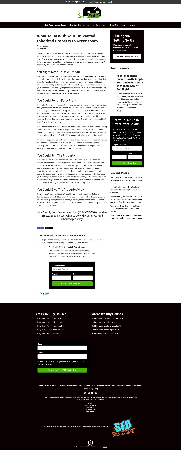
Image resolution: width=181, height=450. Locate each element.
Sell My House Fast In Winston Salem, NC (108, 318)
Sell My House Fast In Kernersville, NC (106, 326)
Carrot (105, 447)
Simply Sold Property (124, 385)
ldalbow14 (43, 48)
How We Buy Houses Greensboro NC (97, 385)
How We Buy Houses (79, 25)
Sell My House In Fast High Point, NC (106, 330)
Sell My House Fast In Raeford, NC (49, 333)
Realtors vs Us (98, 25)
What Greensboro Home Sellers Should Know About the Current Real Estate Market (125, 209)
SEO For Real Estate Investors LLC (64, 426)
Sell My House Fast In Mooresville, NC (50, 330)
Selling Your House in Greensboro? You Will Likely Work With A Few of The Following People (126, 180)
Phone (55, 274)
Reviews (132, 25)
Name (39, 344)
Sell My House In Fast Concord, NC (105, 333)
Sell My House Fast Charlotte (103, 322)
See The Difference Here (127, 56)
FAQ (113, 385)
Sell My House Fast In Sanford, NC (49, 318)
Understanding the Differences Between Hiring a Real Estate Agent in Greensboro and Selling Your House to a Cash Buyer (126, 199)
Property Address (59, 265)
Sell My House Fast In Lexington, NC (49, 326)
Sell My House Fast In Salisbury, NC (49, 322)
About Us (113, 25)
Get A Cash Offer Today (47, 385)
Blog (123, 25)
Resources (138, 385)
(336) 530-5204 (77, 90)
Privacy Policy (88, 389)
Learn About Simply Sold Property (101, 2)
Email (75, 274)
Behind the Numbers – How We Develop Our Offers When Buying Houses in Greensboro (125, 190)
